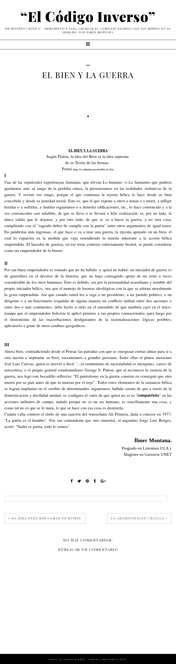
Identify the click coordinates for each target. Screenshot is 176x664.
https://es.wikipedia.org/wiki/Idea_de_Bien (93, 169)
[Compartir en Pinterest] (87, 481)
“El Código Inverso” (88, 16)
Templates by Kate (114, 659)
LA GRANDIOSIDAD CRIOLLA (138, 518)
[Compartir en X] (79, 481)
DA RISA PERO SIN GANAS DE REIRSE (46, 518)
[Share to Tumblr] (95, 481)
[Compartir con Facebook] (72, 481)
